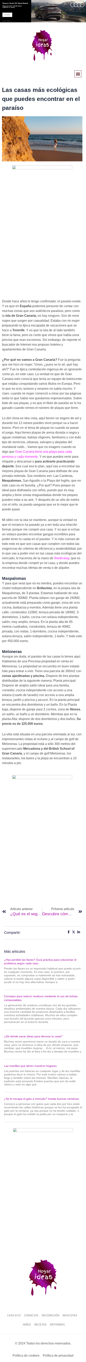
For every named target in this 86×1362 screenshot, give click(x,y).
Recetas (40, 1324)
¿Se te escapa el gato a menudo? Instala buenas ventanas (41, 1098)
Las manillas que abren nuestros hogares (30, 1065)
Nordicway (61, 558)
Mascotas (70, 1315)
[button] (77, 73)
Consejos (31, 1315)
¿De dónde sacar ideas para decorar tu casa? (33, 1036)
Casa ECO (14, 1315)
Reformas (57, 1324)
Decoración (50, 1315)
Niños (27, 1324)
